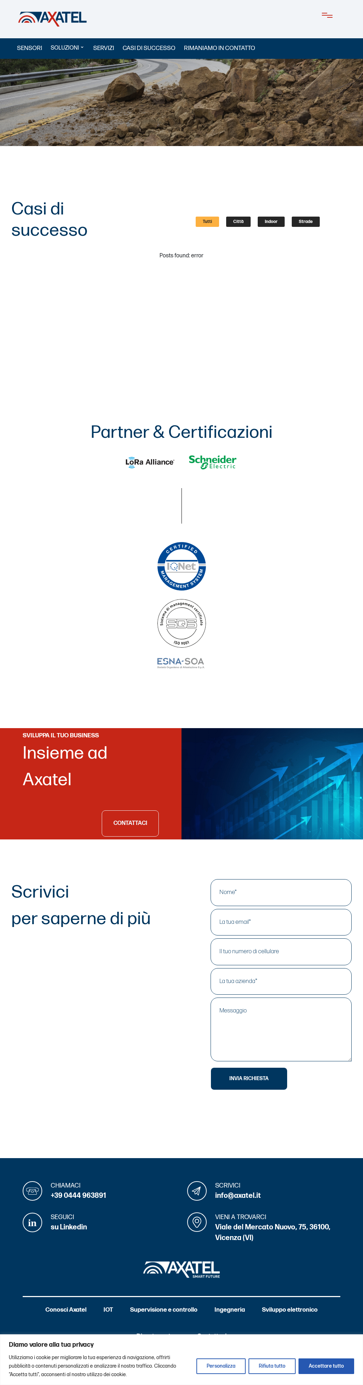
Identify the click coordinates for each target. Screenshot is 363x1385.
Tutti (207, 221)
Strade (306, 221)
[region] (181, 1359)
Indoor (271, 221)
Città (238, 221)
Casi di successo (149, 48)
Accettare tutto (326, 1366)
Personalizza (221, 1366)
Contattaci (130, 823)
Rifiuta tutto (272, 1366)
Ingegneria (229, 1309)
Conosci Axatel (65, 1309)
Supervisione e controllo (163, 1309)
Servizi (103, 48)
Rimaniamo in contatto (219, 48)
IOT (108, 1309)
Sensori (29, 48)
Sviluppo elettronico (290, 1309)
